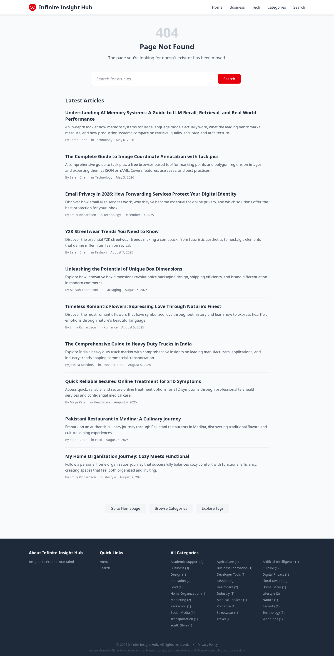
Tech (256, 7)
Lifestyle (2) (271, 593)
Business (237, 7)
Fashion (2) (225, 581)
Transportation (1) (184, 619)
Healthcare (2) (227, 587)
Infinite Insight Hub (65, 7)
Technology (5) (273, 612)
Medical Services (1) (232, 600)
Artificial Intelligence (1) (281, 561)
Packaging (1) (181, 606)
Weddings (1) (273, 619)
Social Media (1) (182, 612)
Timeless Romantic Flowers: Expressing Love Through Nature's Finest (143, 306)
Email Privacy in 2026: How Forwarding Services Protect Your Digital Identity (150, 194)
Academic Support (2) (187, 561)
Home (217, 7)
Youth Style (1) (181, 625)
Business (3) (180, 568)
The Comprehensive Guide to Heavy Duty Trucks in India (128, 344)
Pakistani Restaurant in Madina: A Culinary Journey (123, 419)
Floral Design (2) (275, 581)
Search (299, 7)
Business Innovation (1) (234, 568)
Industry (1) (225, 593)
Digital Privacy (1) (276, 574)
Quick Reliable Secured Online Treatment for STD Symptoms (133, 381)
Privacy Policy (207, 644)
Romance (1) (226, 606)
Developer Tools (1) (231, 574)
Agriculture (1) (228, 561)
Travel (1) (223, 619)
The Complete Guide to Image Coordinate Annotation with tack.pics (142, 156)
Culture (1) (271, 568)
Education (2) (180, 581)
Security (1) (271, 606)
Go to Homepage (125, 508)
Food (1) (176, 587)
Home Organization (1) (188, 593)
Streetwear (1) (227, 612)
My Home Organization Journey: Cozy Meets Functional (127, 456)
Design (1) (178, 574)
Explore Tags (213, 508)
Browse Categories (171, 508)
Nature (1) (270, 600)
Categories (276, 7)
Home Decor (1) (274, 587)
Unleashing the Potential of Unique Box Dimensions (123, 269)
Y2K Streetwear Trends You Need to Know (112, 231)
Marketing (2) (181, 600)
